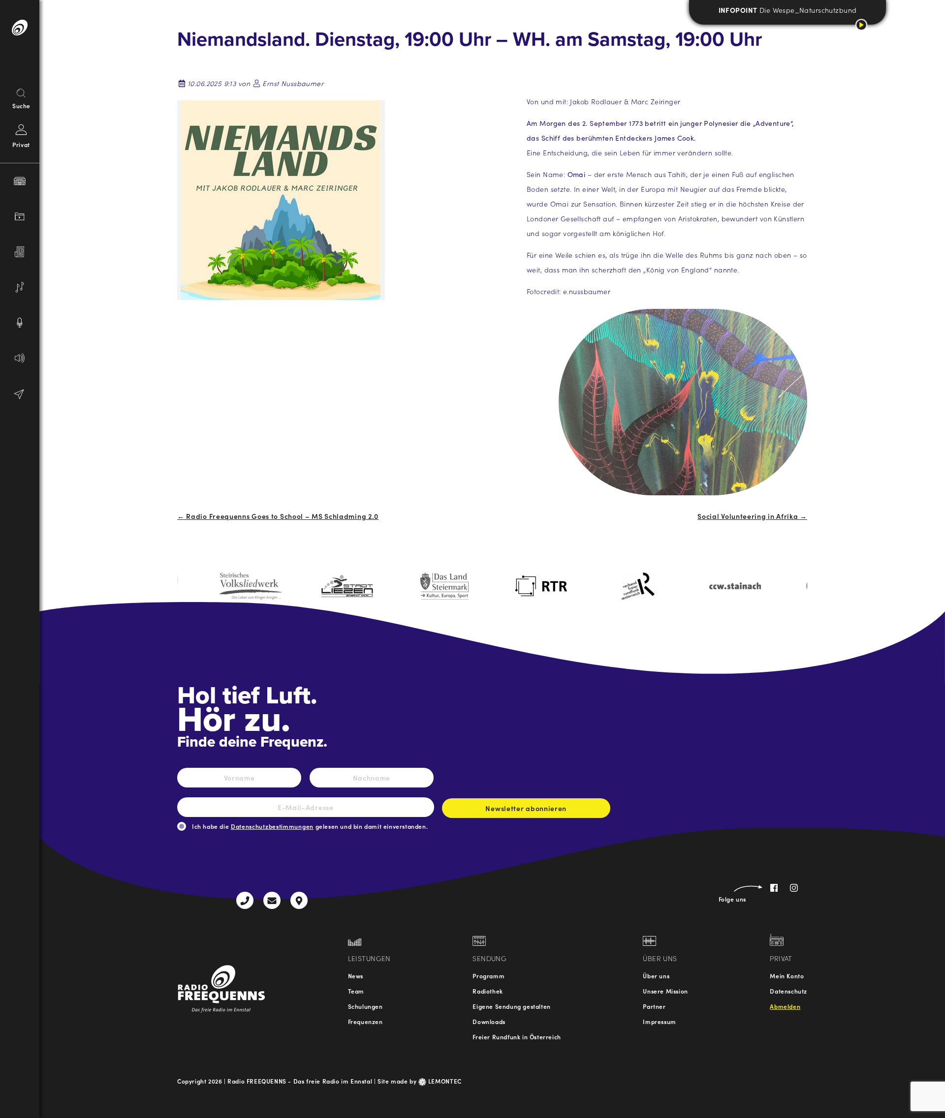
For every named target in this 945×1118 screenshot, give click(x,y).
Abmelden (785, 1006)
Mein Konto (787, 975)
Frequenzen (365, 1021)
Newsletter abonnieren (526, 808)
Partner (654, 1006)
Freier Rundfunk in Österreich (516, 1036)
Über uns (656, 975)
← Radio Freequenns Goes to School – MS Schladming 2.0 (277, 516)
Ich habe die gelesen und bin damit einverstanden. (310, 826)
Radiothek (487, 991)
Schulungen (365, 1006)
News (355, 975)
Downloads (488, 1021)
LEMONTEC (444, 1081)
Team (356, 991)
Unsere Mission (665, 991)
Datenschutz (788, 991)
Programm (488, 975)
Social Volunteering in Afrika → (752, 516)
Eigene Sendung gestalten (511, 1006)
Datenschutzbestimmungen (272, 826)
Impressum (659, 1021)
